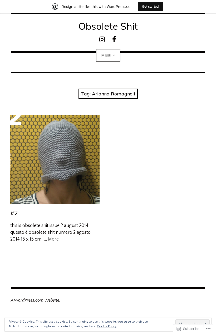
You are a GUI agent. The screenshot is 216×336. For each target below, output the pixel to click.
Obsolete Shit (108, 26)
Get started (150, 6)
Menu (106, 55)
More (53, 239)
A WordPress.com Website (35, 300)
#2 (14, 213)
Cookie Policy (106, 326)
